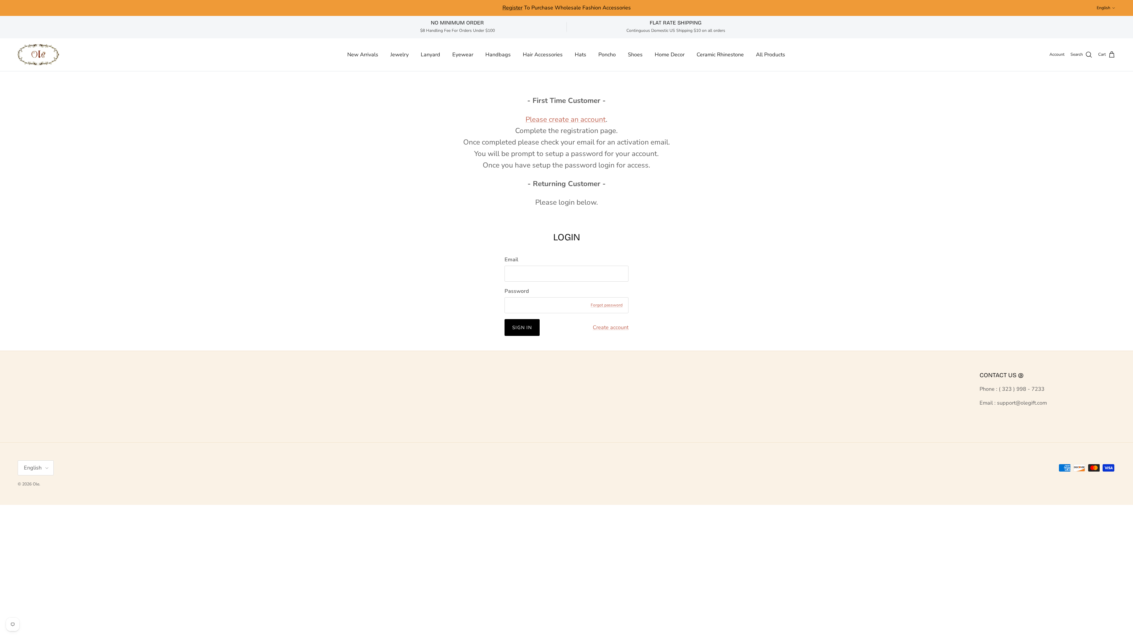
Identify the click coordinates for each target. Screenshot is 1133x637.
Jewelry (399, 54)
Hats (580, 54)
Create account (610, 327)
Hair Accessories (543, 54)
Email (511, 259)
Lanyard (430, 54)
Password (517, 291)
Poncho (607, 54)
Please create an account (565, 119)
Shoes (635, 54)
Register (512, 7)
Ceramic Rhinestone (720, 54)
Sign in (522, 327)
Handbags (498, 54)
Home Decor (670, 54)
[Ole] (38, 54)
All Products (770, 54)
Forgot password (607, 305)
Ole (36, 484)
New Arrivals (362, 54)
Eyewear (462, 54)
